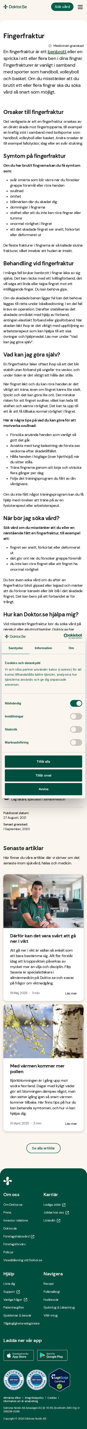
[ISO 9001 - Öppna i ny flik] (13, 1379)
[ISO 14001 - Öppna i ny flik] (36, 1379)
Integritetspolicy (34, 1398)
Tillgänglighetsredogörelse (21, 1323)
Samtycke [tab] (15, 648)
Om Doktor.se (13, 1205)
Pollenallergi (52, 1292)
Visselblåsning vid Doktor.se (22, 1260)
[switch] (76, 716)
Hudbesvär (51, 1300)
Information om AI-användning (20, 1401)
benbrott (57, 52)
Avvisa (44, 789)
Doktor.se (60, 629)
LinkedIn (49, 1220)
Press (7, 1212)
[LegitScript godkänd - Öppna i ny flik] (59, 1379)
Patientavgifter (13, 1307)
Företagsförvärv (14, 1244)
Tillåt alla (43, 761)
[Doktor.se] (15, 7)
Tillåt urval (43, 775)
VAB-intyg (51, 1315)
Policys (8, 1252)
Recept (49, 1284)
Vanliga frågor (12, 1300)
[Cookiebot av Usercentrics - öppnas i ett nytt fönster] (63, 636)
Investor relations (15, 1220)
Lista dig (9, 1284)
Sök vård (62, 6)
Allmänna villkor (12, 1398)
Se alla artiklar (43, 1148)
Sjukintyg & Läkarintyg (59, 1307)
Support (9, 1292)
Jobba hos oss (54, 1212)
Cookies (52, 1398)
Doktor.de (10, 1228)
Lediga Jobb (52, 1205)
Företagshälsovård (16, 1236)
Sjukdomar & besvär (17, 1315)
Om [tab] (71, 648)
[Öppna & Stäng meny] (80, 7)
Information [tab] (43, 648)
